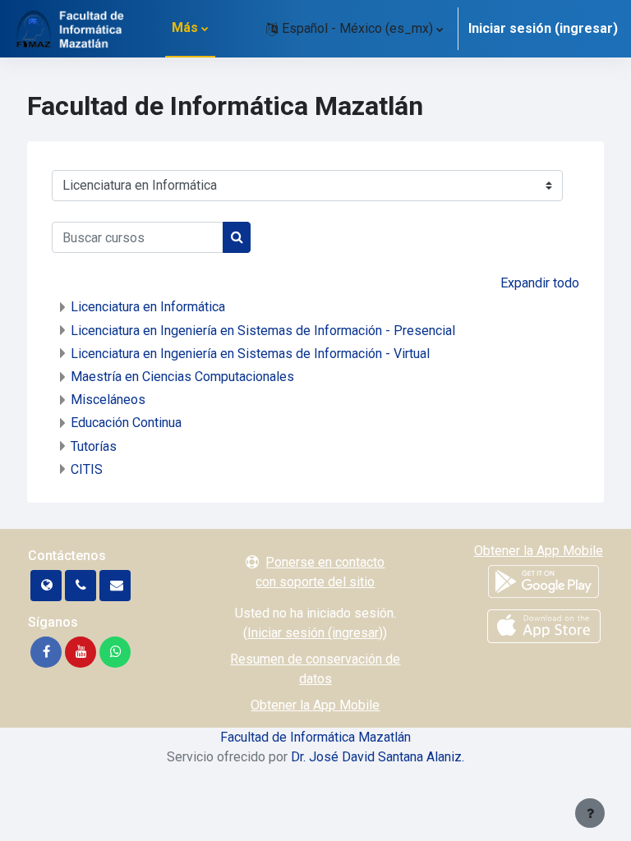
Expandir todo (539, 283)
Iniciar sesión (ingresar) (543, 28)
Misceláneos (108, 399)
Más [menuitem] (185, 27)
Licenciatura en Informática (148, 307)
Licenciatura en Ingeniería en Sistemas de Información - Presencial (263, 330)
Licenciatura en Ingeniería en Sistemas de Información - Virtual (250, 353)
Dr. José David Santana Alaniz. (377, 757)
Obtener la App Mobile (315, 705)
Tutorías (94, 446)
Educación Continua (126, 422)
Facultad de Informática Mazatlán (315, 737)
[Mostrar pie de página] (590, 813)
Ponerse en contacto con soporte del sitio (320, 572)
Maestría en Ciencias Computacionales (182, 376)
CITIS (87, 469)
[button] (354, 28)
